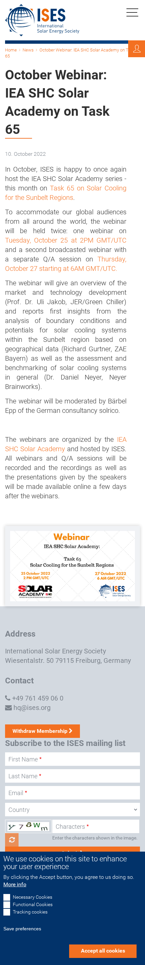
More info (14, 884)
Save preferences (22, 928)
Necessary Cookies (32, 897)
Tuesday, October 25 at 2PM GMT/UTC (65, 240)
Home (11, 49)
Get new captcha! (12, 840)
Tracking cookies (30, 912)
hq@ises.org (32, 708)
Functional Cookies (33, 904)
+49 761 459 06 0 (37, 698)
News (28, 49)
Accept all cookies (103, 951)
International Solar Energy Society (55, 651)
